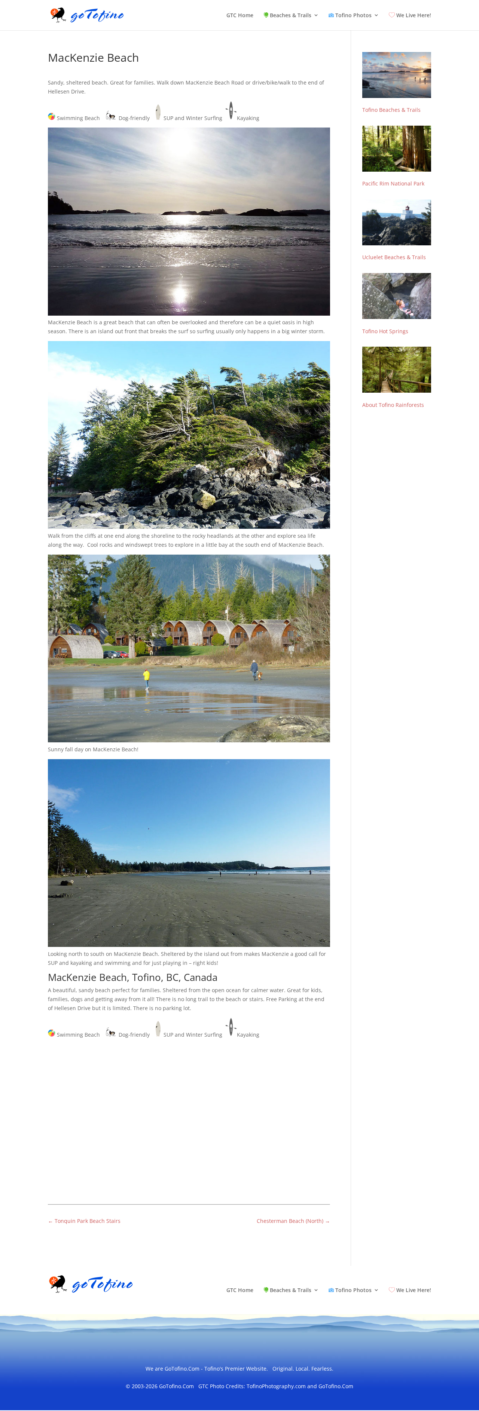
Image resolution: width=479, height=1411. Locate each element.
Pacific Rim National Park (393, 183)
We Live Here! (413, 15)
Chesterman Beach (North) (293, 1220)
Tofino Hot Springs (385, 331)
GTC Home (239, 16)
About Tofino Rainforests (393, 404)
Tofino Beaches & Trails (391, 109)
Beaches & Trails (289, 15)
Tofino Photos (353, 15)
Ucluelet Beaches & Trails (394, 257)
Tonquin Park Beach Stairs (84, 1220)
